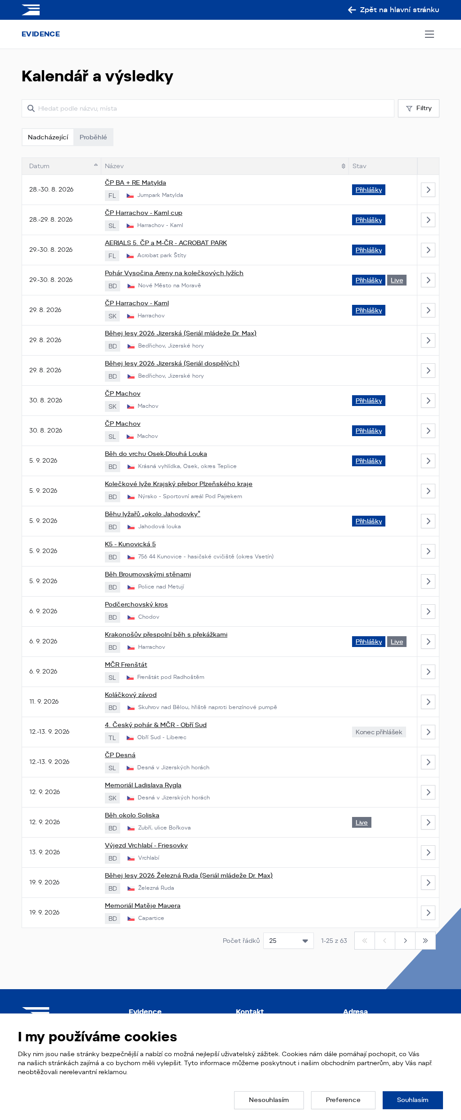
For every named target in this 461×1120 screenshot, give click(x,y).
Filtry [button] (424, 108)
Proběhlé (93, 137)
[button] (269, 1100)
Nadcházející (48, 137)
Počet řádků (241, 940)
